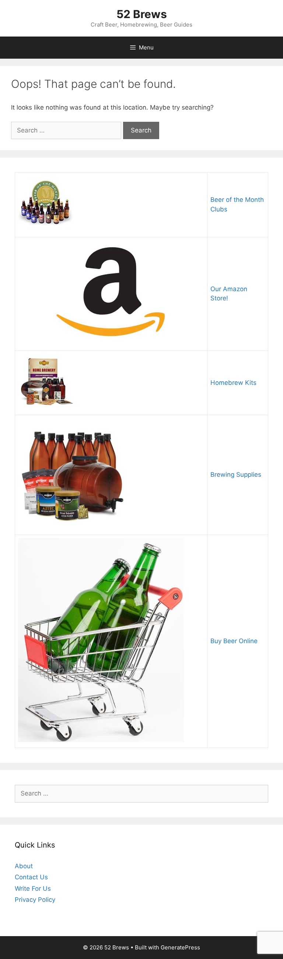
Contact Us (31, 877)
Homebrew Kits (233, 382)
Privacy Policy (35, 899)
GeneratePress (180, 947)
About (24, 866)
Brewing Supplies (235, 474)
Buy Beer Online (234, 641)
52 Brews (141, 14)
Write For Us (33, 888)
